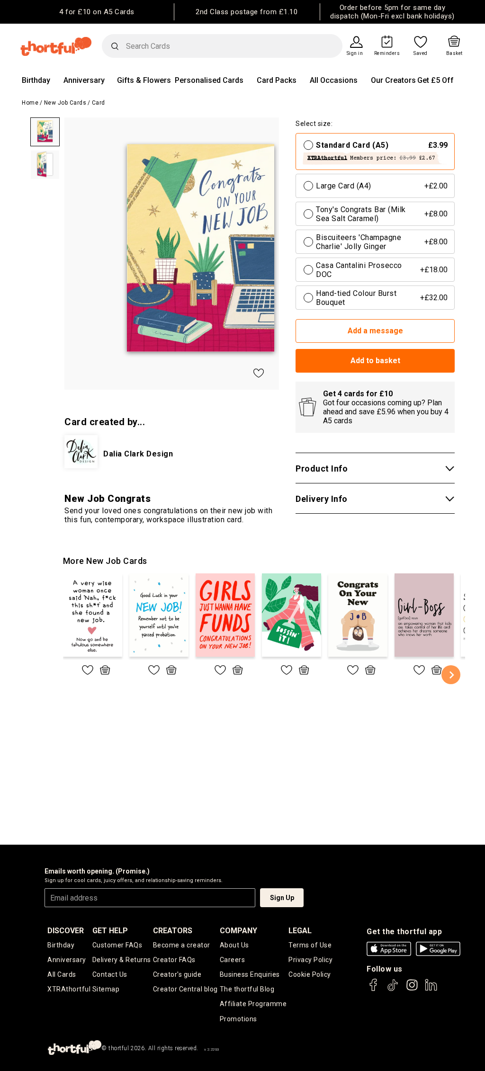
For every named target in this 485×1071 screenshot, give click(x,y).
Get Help (110, 930)
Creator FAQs (174, 960)
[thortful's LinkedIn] (431, 989)
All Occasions (334, 80)
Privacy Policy (310, 960)
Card (98, 102)
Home (30, 102)
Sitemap (106, 989)
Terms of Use (310, 945)
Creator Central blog (185, 989)
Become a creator (181, 945)
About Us (234, 945)
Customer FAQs (117, 945)
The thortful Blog (247, 989)
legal (300, 930)
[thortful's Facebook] (374, 989)
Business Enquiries (250, 974)
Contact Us (109, 974)
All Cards (61, 974)
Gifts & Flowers (144, 80)
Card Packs (276, 80)
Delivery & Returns (121, 960)
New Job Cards (65, 102)
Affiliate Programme (253, 1004)
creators (172, 930)
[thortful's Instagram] (412, 989)
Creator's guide (177, 974)
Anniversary (84, 80)
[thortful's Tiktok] (393, 989)
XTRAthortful (68, 989)
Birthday (36, 80)
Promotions (238, 1019)
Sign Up (282, 897)
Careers (232, 960)
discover (65, 930)
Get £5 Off (435, 80)
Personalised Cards (209, 80)
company (238, 930)
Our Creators (393, 80)
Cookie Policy (309, 974)
